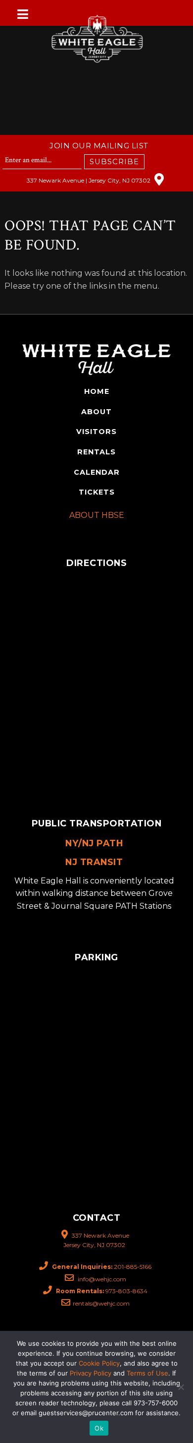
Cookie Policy (99, 1363)
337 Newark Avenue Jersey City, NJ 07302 (96, 1240)
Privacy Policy (90, 1373)
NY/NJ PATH (94, 843)
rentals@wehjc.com (101, 1303)
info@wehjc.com (101, 1279)
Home (96, 391)
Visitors (96, 431)
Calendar (97, 472)
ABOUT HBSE (96, 515)
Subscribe (114, 161)
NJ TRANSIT (94, 862)
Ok (99, 1428)
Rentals (96, 451)
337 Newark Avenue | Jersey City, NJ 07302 (89, 180)
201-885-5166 (101, 1266)
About (96, 411)
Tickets (97, 492)
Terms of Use (147, 1373)
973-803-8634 (101, 1291)
